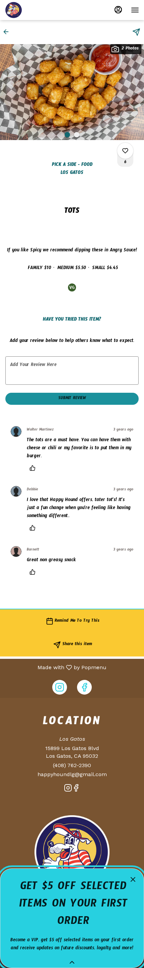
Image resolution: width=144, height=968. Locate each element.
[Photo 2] (76, 134)
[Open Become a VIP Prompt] (72, 962)
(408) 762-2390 (72, 765)
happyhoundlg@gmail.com (72, 774)
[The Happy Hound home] (35, 10)
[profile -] (118, 10)
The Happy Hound (72, 852)
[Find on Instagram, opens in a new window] (59, 687)
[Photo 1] (67, 134)
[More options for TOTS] (125, 151)
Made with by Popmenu (55, 667)
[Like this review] (34, 468)
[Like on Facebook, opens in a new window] (84, 687)
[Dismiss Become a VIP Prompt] (133, 879)
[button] (8, 31)
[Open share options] (136, 32)
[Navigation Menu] (135, 10)
